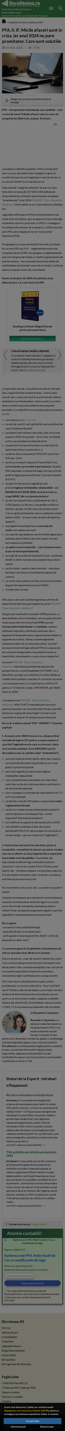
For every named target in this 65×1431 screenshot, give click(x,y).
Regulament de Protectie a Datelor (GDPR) (26, 1410)
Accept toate (32, 1421)
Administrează (18, 1426)
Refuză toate (47, 1426)
